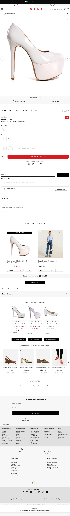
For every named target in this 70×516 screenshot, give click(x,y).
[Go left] (2, 59)
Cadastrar (35, 413)
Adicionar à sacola (38, 156)
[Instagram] (23, 492)
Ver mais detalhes (7, 216)
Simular (63, 175)
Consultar (61, 189)
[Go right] (67, 59)
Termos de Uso (32, 506)
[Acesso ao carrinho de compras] (68, 9)
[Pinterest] (27, 492)
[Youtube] (31, 492)
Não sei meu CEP (5, 178)
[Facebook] (35, 492)
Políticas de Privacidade (23, 506)
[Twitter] (39, 492)
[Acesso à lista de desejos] (65, 9)
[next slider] (1, 361)
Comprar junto (35, 282)
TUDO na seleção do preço (35, 1)
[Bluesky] (47, 492)
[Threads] (43, 492)
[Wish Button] (3, 157)
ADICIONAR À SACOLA (19, 339)
